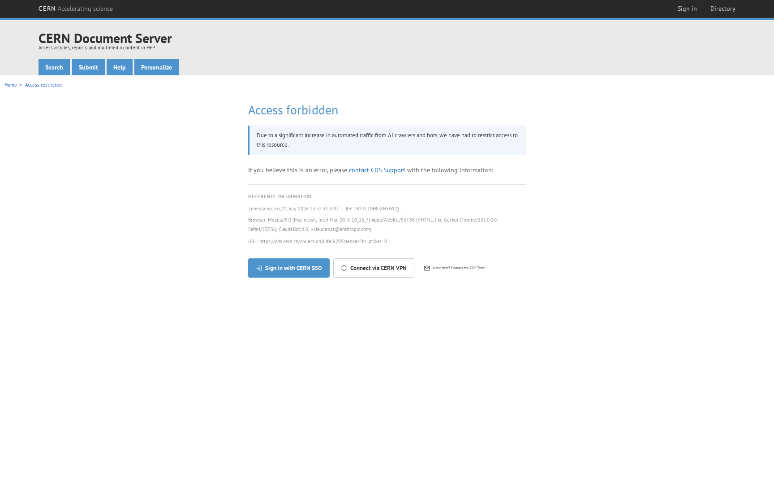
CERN (76, 8)
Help (119, 67)
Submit (88, 67)
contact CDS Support (377, 170)
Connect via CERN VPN (378, 268)
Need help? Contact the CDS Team (459, 268)
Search (54, 67)
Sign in (687, 8)
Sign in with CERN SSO (293, 268)
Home (10, 85)
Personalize (156, 67)
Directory (722, 8)
